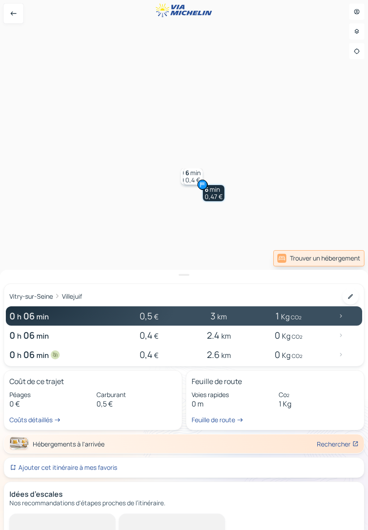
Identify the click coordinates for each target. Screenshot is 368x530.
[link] (318, 258)
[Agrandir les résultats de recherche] (184, 275)
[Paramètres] (356, 31)
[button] (213, 193)
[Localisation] (356, 51)
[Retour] (13, 13)
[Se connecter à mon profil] (356, 12)
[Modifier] (350, 296)
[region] (184, 265)
